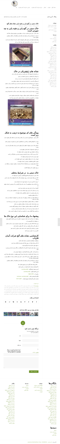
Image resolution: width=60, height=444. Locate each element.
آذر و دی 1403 (53, 47)
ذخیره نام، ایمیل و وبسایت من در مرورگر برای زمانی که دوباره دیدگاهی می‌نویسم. (14, 350)
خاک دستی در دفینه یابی (10, 285)
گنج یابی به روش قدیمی (8, 294)
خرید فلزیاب (36, 283)
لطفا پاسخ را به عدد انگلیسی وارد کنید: (14, 352)
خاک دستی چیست (26, 285)
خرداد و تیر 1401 (53, 84)
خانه (22, 16)
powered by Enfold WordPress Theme (34, 442)
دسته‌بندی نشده (53, 38)
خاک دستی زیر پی (21, 287)
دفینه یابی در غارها (12, 290)
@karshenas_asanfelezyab (23, 276)
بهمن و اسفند (53, 86)
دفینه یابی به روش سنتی (20, 289)
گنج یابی (35, 292)
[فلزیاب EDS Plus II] (23, 314)
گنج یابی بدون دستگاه (26, 294)
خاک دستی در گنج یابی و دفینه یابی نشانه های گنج (22, 23)
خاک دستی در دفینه (19, 285)
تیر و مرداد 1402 (53, 64)
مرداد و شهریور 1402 (52, 63)
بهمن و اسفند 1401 (52, 72)
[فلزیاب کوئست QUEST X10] (6, 314)
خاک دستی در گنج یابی (29, 287)
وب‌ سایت (19, 345)
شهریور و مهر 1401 (52, 80)
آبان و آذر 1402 (53, 58)
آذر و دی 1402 (53, 56)
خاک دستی (32, 285)
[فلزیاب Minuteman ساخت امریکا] (27, 314)
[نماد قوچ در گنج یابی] (10, 314)
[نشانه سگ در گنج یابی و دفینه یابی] (59, 222)
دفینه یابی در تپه (13, 289)
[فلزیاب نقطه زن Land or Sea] (19, 314)
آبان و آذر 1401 (53, 77)
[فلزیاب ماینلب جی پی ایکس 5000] (32, 314)
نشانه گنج (25, 25)
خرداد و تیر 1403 (53, 50)
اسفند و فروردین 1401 (51, 70)
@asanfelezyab (25, 269)
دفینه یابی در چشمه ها (27, 290)
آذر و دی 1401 (53, 75)
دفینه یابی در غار (19, 290)
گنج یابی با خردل (24, 292)
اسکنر (55, 37)
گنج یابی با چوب (30, 292)
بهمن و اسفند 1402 (52, 53)
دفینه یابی (35, 289)
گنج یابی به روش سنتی (17, 294)
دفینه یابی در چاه (34, 290)
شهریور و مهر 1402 (52, 61)
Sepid (20, 25)
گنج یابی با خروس (17, 292)
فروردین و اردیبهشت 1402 (51, 406)
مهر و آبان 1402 (53, 59)
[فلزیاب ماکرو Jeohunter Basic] (14, 314)
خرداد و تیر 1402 (53, 66)
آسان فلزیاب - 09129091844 (47, 442)
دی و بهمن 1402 (53, 55)
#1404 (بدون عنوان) (52, 25)
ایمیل (19, 340)
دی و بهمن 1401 (53, 74)
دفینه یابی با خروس (29, 289)
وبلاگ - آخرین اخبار (51, 17)
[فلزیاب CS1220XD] (36, 314)
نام (20, 335)
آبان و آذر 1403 (53, 48)
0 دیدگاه (30, 25)
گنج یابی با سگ (11, 292)
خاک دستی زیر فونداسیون (13, 287)
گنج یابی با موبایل (33, 294)
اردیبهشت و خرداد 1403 (51, 51)
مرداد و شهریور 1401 (52, 81)
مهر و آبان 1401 (53, 78)
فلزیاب (55, 40)
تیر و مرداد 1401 (53, 83)
